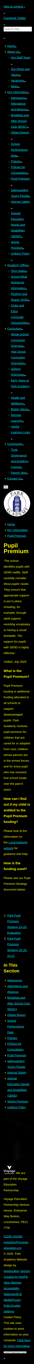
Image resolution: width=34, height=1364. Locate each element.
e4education (12, 1271)
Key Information (17, 530)
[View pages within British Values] (29, 410)
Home (11, 524)
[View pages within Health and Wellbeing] (24, 404)
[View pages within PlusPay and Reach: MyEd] (29, 300)
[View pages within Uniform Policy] (11, 260)
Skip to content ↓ (14, 6)
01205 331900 (13, 1236)
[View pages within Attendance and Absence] (28, 110)
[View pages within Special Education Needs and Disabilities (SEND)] (21, 237)
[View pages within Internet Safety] (11, 208)
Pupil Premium (16, 535)
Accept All (7, 1352)
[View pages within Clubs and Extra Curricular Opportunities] (29, 323)
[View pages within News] (19, 87)
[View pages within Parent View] (27, 473)
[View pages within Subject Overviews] (25, 375)
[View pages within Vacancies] (25, 81)
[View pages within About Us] (20, 52)
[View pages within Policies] (21, 162)
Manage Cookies (15, 1352)
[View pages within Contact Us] (22, 479)
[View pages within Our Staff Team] (11, 64)
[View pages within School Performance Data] (17, 156)
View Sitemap (12, 1282)
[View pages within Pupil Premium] (11, 185)
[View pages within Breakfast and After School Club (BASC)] (28, 127)
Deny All (23, 1352)
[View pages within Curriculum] (22, 329)
